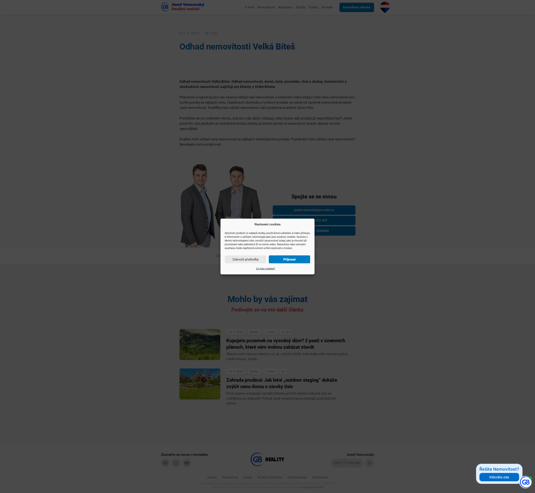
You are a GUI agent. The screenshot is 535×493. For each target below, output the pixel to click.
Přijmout (289, 259)
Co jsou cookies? (265, 268)
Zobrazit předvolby (245, 259)
